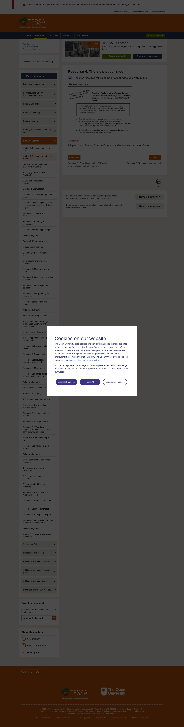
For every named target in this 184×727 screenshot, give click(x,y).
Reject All (90, 382)
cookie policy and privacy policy (84, 360)
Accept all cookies (66, 382)
